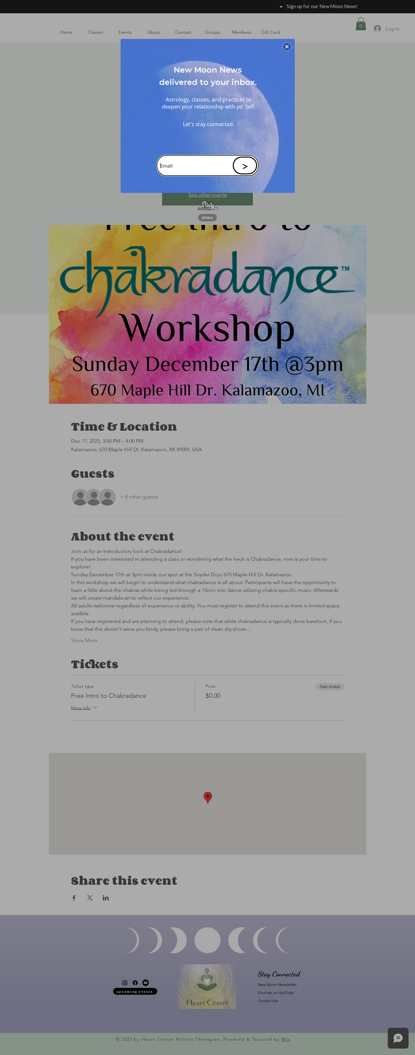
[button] (287, 47)
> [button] (245, 165)
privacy (207, 217)
